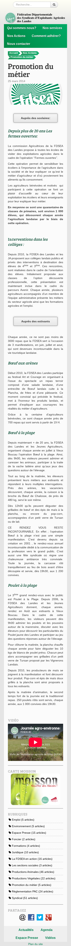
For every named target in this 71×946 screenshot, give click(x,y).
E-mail (22, 917)
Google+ (48, 917)
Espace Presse (27, 937)
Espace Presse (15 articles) (28, 832)
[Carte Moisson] (35, 789)
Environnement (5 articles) (28, 826)
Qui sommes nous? (21, 28)
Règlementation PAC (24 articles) (32, 891)
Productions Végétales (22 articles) (33, 878)
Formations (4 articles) (25, 845)
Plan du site (35, 944)
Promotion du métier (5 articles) (31, 884)
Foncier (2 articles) (23, 839)
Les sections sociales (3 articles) (31, 865)
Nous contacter (18, 43)
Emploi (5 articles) (22, 819)
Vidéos (50, 937)
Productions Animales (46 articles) (32, 871)
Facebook (31, 917)
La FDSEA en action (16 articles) (31, 858)
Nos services (52, 28)
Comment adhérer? (46, 36)
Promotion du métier (22, 57)
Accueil (13, 53)
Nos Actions (16, 36)
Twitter (40, 917)
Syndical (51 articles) (24, 898)
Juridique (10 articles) (25, 852)
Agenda (46, 930)
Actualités (26, 930)
